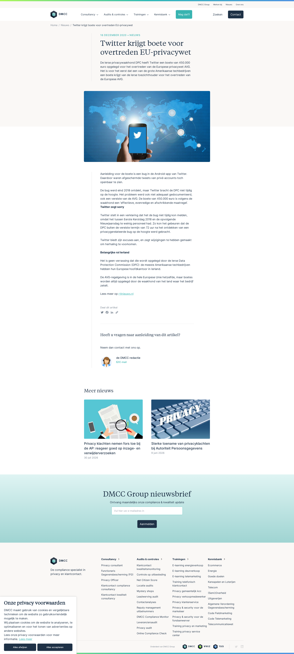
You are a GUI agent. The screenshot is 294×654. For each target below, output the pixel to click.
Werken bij (217, 4)
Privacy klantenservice (185, 602)
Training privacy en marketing (189, 625)
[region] (38, 625)
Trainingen (140, 14)
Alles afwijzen (20, 647)
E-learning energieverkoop (188, 565)
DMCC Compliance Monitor (153, 616)
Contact (235, 14)
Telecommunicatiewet (220, 624)
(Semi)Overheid (217, 592)
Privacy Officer (110, 580)
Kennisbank (160, 14)
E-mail (123, 362)
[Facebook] (107, 313)
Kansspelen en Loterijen (221, 581)
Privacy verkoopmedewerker (189, 596)
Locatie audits (145, 585)
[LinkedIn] (112, 313)
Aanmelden (147, 524)
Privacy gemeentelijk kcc (186, 591)
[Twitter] (102, 313)
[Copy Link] (117, 313)
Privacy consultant (112, 565)
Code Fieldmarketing (220, 613)
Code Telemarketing (219, 618)
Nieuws (229, 4)
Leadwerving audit (147, 596)
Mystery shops (145, 591)
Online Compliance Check (152, 633)
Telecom (213, 587)
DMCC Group (203, 4)
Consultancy (88, 14)
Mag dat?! (184, 14)
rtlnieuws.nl (126, 293)
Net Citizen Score (147, 580)
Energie (212, 570)
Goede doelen (216, 576)
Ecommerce (215, 565)
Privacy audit (144, 627)
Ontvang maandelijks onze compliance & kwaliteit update (147, 502)
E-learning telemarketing (186, 576)
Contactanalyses (146, 602)
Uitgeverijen (215, 598)
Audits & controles (114, 14)
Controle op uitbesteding (151, 574)
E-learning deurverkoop (186, 570)
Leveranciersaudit (147, 622)
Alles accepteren (54, 647)
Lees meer (25, 639)
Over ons (239, 4)
